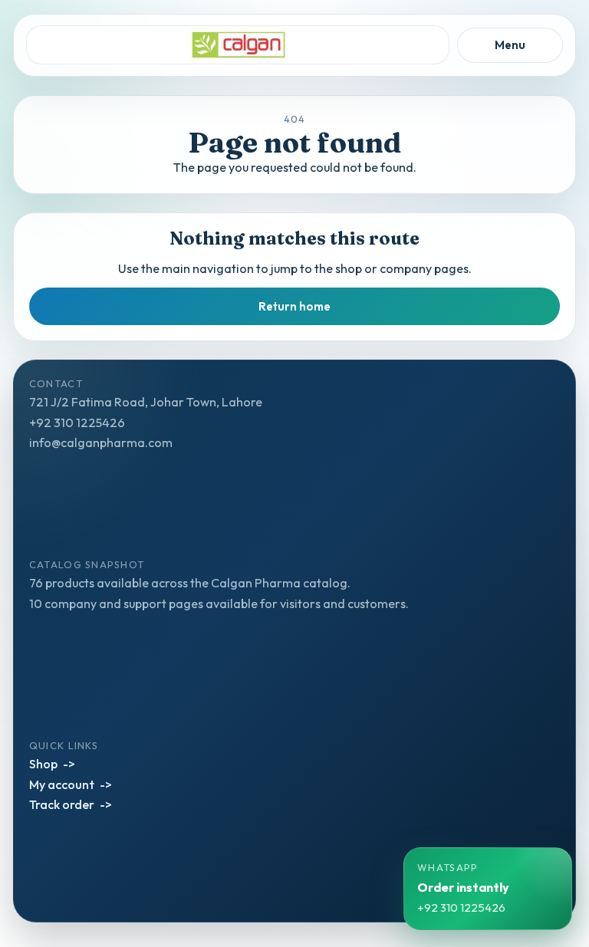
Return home (294, 306)
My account (61, 784)
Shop (43, 763)
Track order (61, 804)
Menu (510, 45)
